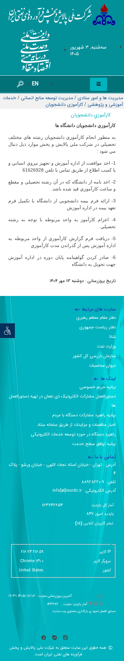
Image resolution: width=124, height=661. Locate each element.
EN (35, 84)
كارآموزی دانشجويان (64, 104)
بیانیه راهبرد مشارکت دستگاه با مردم (84, 415)
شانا (112, 336)
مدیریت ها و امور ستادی (100, 98)
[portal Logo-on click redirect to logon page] (62, 14)
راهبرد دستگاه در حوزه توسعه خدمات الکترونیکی (73, 434)
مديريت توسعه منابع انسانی (47, 98)
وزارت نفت (106, 346)
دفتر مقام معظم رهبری (96, 317)
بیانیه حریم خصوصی (97, 387)
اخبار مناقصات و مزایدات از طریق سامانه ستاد (76, 424)
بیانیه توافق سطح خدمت (94, 443)
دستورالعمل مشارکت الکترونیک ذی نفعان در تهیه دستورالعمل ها (62, 401)
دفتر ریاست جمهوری (97, 327)
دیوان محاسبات (102, 365)
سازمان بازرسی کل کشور (94, 355)
